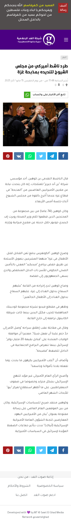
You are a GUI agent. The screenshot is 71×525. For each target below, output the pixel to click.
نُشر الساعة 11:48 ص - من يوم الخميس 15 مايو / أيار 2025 (36, 81)
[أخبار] (7, 59)
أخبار (64, 58)
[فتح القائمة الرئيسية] (66, 39)
